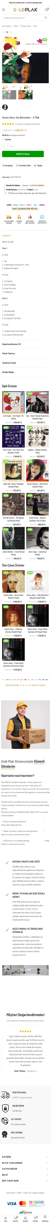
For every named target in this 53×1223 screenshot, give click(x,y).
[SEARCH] (46, 18)
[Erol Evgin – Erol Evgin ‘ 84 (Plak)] (13, 402)
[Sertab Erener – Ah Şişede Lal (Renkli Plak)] (13, 504)
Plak (15, 26)
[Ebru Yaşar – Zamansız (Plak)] (37, 538)
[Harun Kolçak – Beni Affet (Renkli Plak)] (37, 470)
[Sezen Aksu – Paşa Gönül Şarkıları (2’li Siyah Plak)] (37, 615)
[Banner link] (25, 970)
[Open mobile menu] (3, 10)
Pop (35, 26)
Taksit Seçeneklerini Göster (24, 208)
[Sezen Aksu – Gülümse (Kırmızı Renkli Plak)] (13, 615)
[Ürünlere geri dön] (7, 32)
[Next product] (10, 32)
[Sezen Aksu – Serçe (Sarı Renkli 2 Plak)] (13, 581)
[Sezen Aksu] (14, 108)
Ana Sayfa (6, 26)
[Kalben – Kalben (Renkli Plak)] (37, 436)
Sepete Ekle (23, 153)
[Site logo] (25, 9)
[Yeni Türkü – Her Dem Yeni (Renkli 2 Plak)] (13, 436)
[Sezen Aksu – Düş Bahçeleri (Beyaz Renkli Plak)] (37, 581)
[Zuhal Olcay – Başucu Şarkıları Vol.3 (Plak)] (37, 504)
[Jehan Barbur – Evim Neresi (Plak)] (13, 538)
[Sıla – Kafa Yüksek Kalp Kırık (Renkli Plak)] (37, 402)
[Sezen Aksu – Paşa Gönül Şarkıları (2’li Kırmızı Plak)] (13, 649)
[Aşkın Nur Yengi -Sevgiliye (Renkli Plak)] (13, 470)
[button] (5, 60)
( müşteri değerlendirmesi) (27, 124)
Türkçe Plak (25, 26)
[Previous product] (4, 32)
